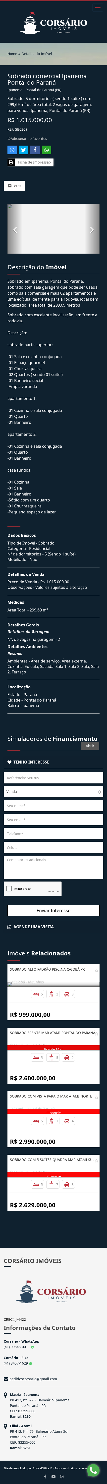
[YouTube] (53, 1476)
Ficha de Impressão (33, 162)
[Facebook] (45, 1476)
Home (12, 53)
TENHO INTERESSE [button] (30, 762)
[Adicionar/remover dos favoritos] (96, 970)
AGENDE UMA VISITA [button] (32, 927)
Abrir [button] (90, 745)
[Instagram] (62, 1476)
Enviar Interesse (53, 910)
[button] (14, 229)
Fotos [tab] (16, 185)
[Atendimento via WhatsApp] (93, 1470)
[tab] (53, 762)
